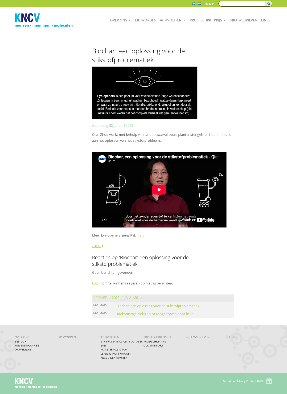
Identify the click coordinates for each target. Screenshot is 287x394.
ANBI (260, 381)
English (194, 4)
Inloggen (209, 3)
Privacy (240, 381)
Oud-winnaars (153, 345)
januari (131, 297)
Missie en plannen (27, 345)
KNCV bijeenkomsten (114, 357)
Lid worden (146, 20)
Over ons (118, 20)
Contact (251, 381)
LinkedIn (269, 381)
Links (266, 20)
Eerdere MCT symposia (115, 353)
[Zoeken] (268, 3)
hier (140, 235)
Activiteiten (171, 20)
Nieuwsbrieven (244, 20)
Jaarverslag (23, 349)
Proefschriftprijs (206, 20)
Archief (100, 297)
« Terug (97, 246)
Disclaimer (229, 381)
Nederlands (199, 4)
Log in (96, 283)
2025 (116, 297)
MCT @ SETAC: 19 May (114, 349)
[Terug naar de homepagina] (47, 20)
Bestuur (20, 341)
